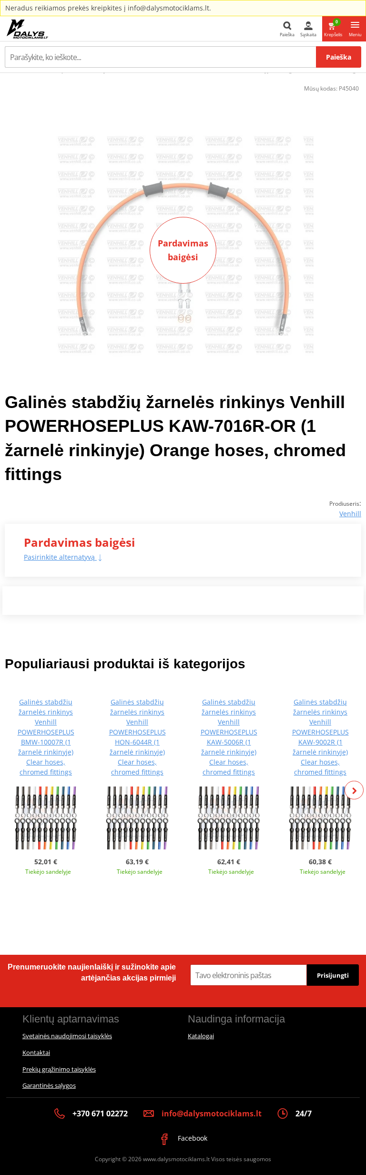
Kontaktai (36, 1052)
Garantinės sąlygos (49, 1085)
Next (354, 790)
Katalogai (201, 1036)
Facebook (191, 1138)
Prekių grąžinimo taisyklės (59, 1069)
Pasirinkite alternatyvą (60, 557)
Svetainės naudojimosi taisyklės (67, 1036)
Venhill (350, 513)
